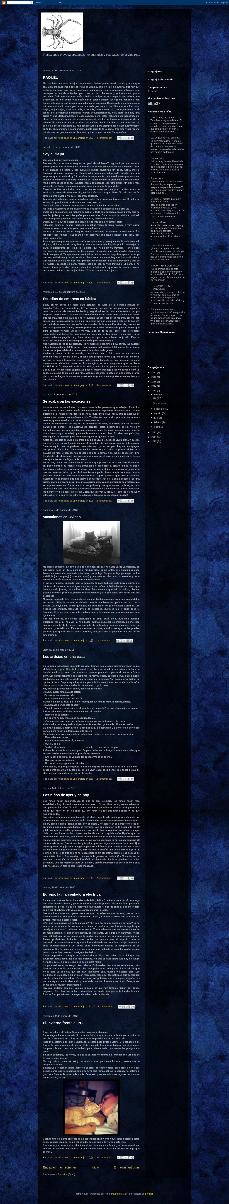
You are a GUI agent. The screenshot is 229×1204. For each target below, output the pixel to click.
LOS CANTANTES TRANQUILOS (160, 287)
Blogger (149, 1193)
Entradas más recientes (60, 1167)
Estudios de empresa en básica (69, 299)
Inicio (95, 1167)
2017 (154, 372)
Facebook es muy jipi (161, 245)
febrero (158, 422)
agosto (158, 413)
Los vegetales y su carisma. (165, 137)
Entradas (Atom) (66, 1174)
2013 (154, 390)
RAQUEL (50, 77)
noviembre (160, 394)
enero (157, 426)
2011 (154, 437)
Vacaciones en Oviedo (62, 517)
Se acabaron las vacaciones (66, 401)
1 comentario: (103, 640)
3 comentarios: (104, 138)
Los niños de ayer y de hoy (66, 795)
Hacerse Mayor (158, 222)
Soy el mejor (53, 154)
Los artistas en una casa (64, 657)
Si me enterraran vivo (161, 309)
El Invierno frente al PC (62, 1023)
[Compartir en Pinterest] (132, 138)
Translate (152, 91)
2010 (154, 441)
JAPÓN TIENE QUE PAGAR (165, 265)
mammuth (116, 1193)
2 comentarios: (104, 282)
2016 (154, 377)
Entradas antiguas (127, 1167)
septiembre (160, 408)
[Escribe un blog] (122, 138)
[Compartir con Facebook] (129, 138)
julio (156, 417)
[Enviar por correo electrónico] (119, 138)
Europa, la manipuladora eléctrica (72, 894)
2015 (154, 381)
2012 (154, 432)
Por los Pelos (157, 158)
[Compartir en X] (125, 138)
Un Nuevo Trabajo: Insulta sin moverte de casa (165, 200)
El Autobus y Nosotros (162, 117)
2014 (154, 386)
